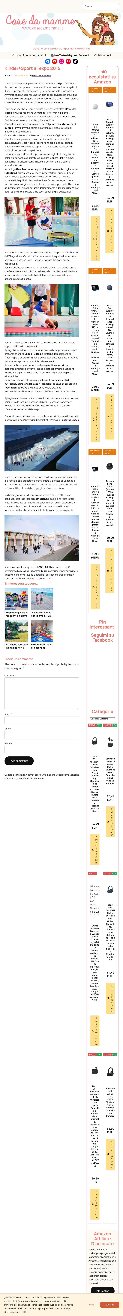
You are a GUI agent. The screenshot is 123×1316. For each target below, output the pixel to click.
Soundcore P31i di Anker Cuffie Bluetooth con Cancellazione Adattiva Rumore (110, 771)
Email (7, 728)
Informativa (102, 1291)
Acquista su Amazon (97, 238)
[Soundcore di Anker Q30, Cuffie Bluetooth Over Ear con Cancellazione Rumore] (110, 1072)
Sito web (8, 743)
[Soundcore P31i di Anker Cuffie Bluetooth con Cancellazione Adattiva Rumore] (110, 742)
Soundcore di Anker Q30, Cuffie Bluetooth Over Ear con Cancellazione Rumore (110, 1102)
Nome (8, 714)
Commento (10, 675)
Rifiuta (91, 1305)
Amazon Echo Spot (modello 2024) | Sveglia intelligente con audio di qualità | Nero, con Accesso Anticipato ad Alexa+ (109, 503)
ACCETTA (109, 1305)
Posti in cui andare (41, 75)
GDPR (25, 1312)
